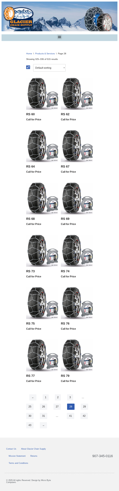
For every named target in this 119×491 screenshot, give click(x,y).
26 (43, 406)
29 (84, 406)
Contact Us (11, 449)
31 (43, 416)
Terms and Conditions (18, 463)
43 (30, 425)
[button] (59, 36)
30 (30, 416)
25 (30, 406)
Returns (33, 456)
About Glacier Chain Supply (33, 449)
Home (29, 53)
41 (70, 416)
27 (57, 406)
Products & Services (45, 53)
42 (84, 416)
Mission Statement (17, 456)
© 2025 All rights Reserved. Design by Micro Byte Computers (28, 481)
